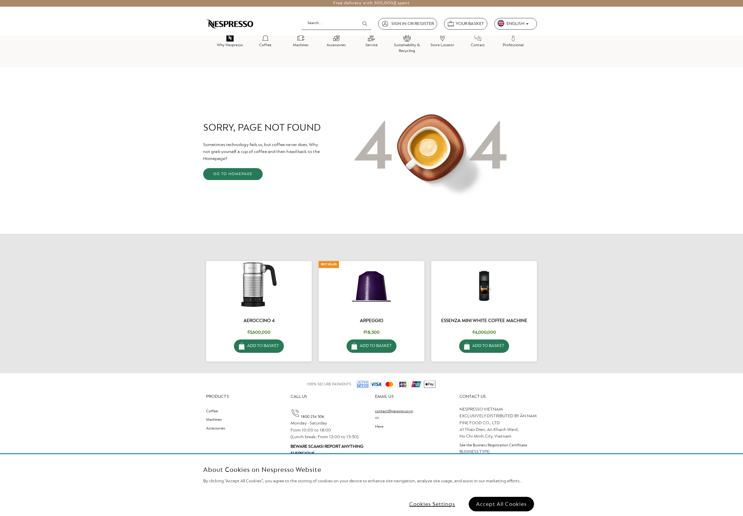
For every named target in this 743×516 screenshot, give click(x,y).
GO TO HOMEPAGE (233, 174)
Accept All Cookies (501, 504)
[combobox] (336, 23)
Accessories (215, 429)
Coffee (212, 411)
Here (379, 427)
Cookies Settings (432, 504)
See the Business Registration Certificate (493, 445)
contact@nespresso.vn (394, 411)
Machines (214, 420)
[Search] (365, 24)
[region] (371, 485)
